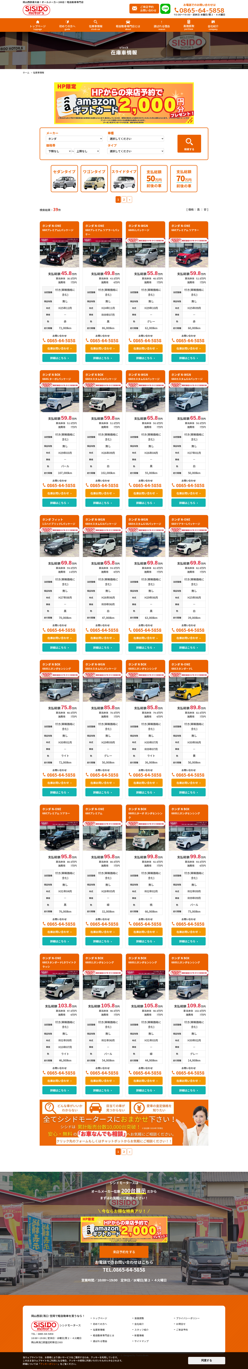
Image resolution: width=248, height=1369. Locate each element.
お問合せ (181, 1324)
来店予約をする (124, 1252)
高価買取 (188, 27)
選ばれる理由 (162, 27)
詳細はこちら (58, 358)
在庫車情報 (95, 27)
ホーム (26, 72)
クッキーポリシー (49, 1363)
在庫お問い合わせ (58, 348)
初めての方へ (67, 27)
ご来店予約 (182, 1329)
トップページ (38, 27)
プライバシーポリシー (188, 1318)
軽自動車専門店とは (128, 27)
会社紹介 (213, 27)
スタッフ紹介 (141, 1329)
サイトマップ (141, 1341)
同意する (206, 1360)
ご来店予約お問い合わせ (148, 8)
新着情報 (139, 1335)
